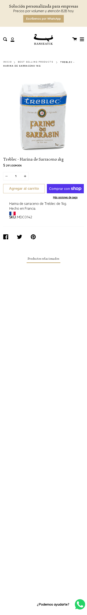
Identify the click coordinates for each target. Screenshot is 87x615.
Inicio (7, 62)
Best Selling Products (35, 62)
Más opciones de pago (65, 197)
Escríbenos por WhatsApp (43, 19)
